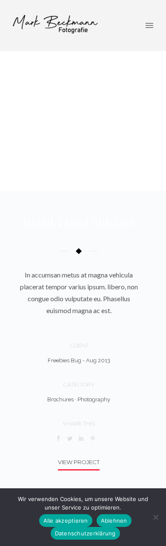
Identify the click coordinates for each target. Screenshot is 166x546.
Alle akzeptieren (65, 520)
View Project (79, 462)
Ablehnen (114, 520)
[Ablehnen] (155, 517)
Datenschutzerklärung (85, 533)
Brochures (60, 399)
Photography (93, 399)
